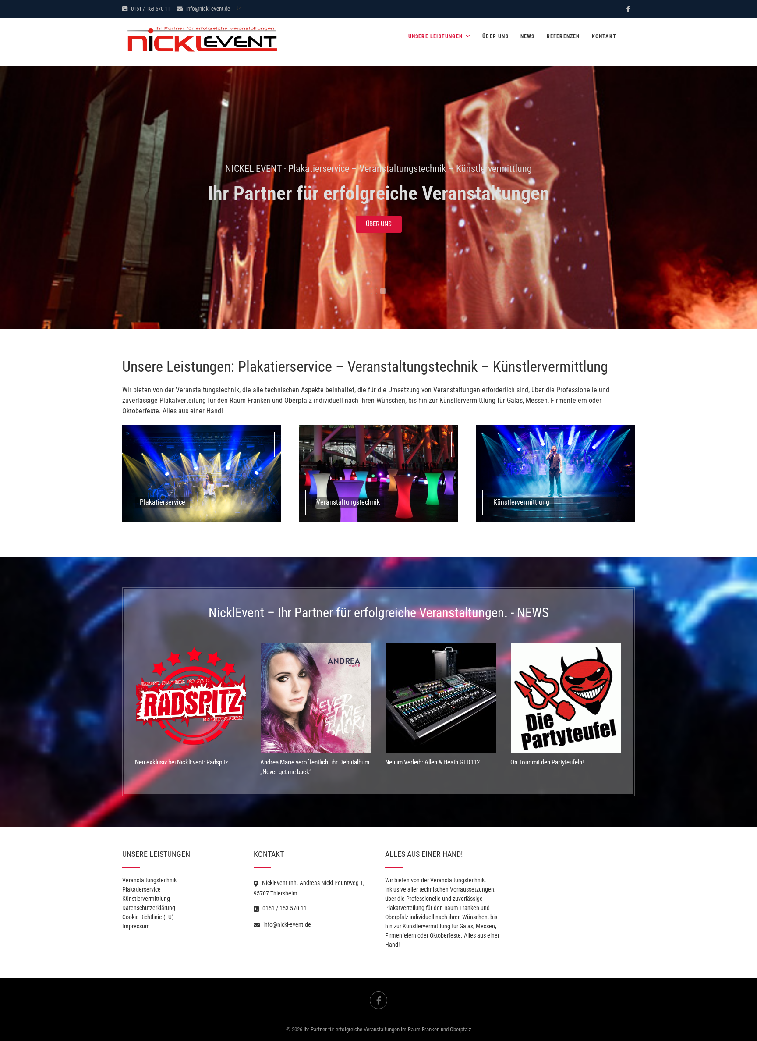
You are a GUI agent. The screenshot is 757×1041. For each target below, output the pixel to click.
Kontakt (604, 36)
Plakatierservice (141, 889)
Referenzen (563, 36)
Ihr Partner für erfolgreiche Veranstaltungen (378, 193)
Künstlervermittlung (146, 898)
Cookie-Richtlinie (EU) (147, 916)
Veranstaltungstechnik (149, 880)
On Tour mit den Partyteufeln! (547, 762)
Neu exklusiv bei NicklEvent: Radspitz (181, 762)
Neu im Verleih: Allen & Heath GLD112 (432, 762)
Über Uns (495, 36)
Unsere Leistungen (435, 36)
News (527, 36)
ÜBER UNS (379, 224)
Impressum (136, 926)
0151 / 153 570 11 (150, 8)
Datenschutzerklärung (148, 907)
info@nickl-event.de (207, 8)
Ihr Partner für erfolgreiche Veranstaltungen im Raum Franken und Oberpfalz (387, 1029)
